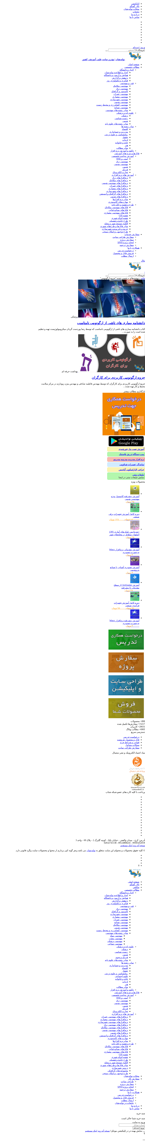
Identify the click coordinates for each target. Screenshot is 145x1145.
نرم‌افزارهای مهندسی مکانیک (114, 1027)
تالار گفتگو (134, 6)
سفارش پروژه (127, 240)
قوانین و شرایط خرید (129, 742)
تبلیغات (136, 12)
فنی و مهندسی (127, 83)
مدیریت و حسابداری (118, 132)
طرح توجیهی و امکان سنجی (115, 231)
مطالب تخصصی (131, 67)
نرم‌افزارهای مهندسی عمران (114, 1017)
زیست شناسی (121, 118)
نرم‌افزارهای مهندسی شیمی (115, 183)
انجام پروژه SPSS (126, 242)
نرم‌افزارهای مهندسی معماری (114, 1019)
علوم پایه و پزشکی (125, 113)
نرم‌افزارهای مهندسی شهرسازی (113, 1022)
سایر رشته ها (127, 126)
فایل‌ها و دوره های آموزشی (126, 153)
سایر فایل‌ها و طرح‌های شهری (114, 226)
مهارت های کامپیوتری (118, 1038)
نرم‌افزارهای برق (120, 177)
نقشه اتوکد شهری (119, 218)
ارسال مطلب (127, 256)
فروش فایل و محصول (123, 253)
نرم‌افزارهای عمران (119, 186)
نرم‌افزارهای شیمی (119, 196)
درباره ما (135, 14)
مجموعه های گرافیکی (117, 1070)
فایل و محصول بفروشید (128, 739)
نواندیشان (91, 850)
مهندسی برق (122, 88)
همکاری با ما (133, 248)
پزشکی (124, 115)
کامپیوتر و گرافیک (119, 91)
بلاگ (143, 261)
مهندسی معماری (120, 97)
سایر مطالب (122, 148)
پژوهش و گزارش (120, 78)
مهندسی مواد (116, 936)
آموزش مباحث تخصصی (122, 156)
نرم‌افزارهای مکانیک (118, 180)
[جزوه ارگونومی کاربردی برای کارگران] (111, 371)
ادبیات (125, 140)
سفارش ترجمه (127, 245)
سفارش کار (133, 1079)
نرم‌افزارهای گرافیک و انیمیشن (113, 194)
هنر (126, 145)
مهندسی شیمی (121, 102)
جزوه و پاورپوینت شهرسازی (115, 229)
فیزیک (125, 169)
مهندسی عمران (120, 94)
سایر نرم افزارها (120, 199)
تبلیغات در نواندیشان (124, 1103)
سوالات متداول (132, 745)
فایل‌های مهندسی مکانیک (116, 207)
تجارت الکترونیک (120, 172)
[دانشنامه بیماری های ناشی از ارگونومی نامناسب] (111, 316)
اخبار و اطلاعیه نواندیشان (116, 72)
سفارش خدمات (131, 234)
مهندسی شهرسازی (119, 99)
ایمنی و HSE (122, 159)
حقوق (125, 137)
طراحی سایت (127, 1081)
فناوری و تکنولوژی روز (117, 80)
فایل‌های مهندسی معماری (116, 213)
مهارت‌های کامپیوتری (118, 202)
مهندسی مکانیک (120, 86)
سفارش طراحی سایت (123, 237)
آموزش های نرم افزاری (123, 175)
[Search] (106, 50)
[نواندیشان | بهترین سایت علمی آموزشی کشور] (135, 270)
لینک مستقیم (126, 845)
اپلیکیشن (135, 3)
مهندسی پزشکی (114, 941)
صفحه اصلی (133, 64)
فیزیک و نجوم (122, 957)
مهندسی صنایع (121, 107)
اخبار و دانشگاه (127, 70)
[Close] (144, 1131)
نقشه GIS (123, 215)
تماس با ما (134, 17)
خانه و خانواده (121, 142)
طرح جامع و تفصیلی (118, 221)
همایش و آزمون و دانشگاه (116, 75)
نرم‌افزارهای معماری (118, 188)
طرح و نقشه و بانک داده (123, 204)
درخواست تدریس (126, 250)
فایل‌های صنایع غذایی (118, 210)
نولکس (136, 887)
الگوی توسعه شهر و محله (116, 223)
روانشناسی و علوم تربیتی (116, 134)
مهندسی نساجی (114, 944)
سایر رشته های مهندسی (116, 110)
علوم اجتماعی (121, 976)
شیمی (125, 121)
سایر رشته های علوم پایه (116, 124)
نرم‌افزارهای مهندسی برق (116, 1025)
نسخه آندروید (138, 845)
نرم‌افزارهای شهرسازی (117, 191)
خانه (143, 278)
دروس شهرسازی (120, 1068)
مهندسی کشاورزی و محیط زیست (112, 105)
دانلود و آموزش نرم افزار (122, 151)
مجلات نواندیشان (131, 9)
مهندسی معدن (115, 938)
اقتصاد (125, 129)
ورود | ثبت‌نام (139, 47)
